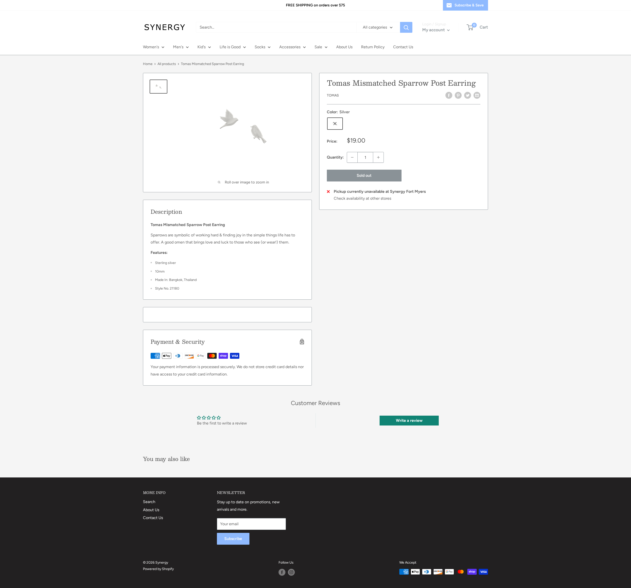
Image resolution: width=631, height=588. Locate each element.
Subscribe (233, 538)
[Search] (406, 27)
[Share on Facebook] (448, 95)
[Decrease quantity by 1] (352, 157)
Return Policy (373, 47)
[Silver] (335, 123)
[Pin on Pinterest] (458, 95)
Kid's (201, 47)
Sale (318, 47)
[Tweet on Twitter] (467, 95)
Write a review (409, 420)
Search (149, 501)
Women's (151, 47)
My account (434, 29)
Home (148, 64)
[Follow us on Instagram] (291, 572)
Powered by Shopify (158, 569)
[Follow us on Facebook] (282, 572)
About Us (344, 47)
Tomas (333, 95)
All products (167, 64)
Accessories (289, 47)
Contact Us (403, 47)
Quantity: (335, 157)
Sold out (364, 175)
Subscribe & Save (469, 5)
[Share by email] (476, 95)
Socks (260, 47)
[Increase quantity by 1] (378, 157)
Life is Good (230, 47)
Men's (178, 47)
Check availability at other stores (362, 198)
